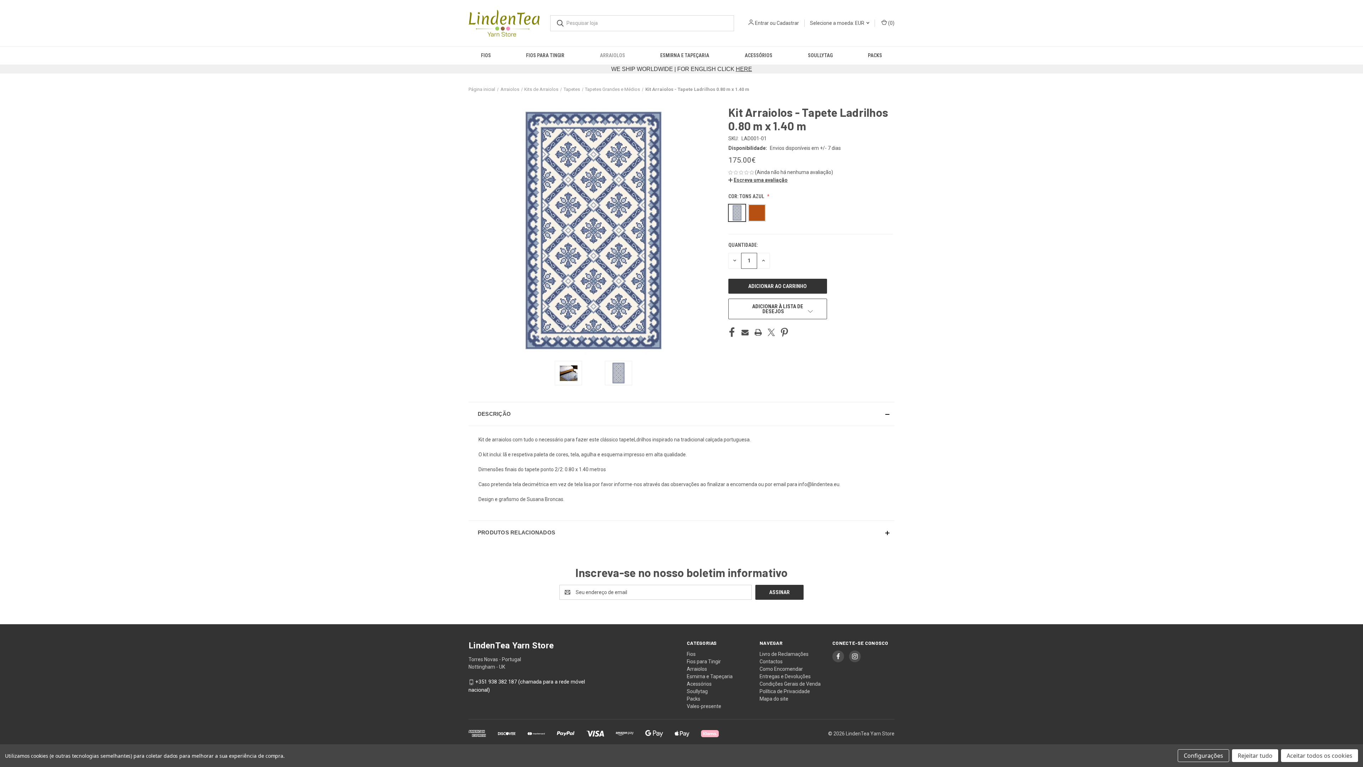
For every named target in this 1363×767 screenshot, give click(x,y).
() (890, 23)
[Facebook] (731, 332)
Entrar (762, 23)
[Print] (758, 332)
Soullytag (820, 55)
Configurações (1203, 756)
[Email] (745, 332)
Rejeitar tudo (1255, 756)
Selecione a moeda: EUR (837, 23)
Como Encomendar (781, 669)
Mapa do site (774, 699)
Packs (875, 55)
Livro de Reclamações (784, 654)
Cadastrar (788, 23)
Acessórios (758, 55)
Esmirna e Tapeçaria (684, 55)
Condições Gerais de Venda (790, 684)
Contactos (771, 661)
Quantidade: (743, 245)
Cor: (746, 196)
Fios (486, 55)
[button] (758, 180)
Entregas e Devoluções (785, 676)
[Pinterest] (784, 332)
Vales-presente (704, 706)
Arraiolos (612, 55)
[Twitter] (771, 332)
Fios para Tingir (545, 55)
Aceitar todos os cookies (1319, 756)
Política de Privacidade (785, 691)
